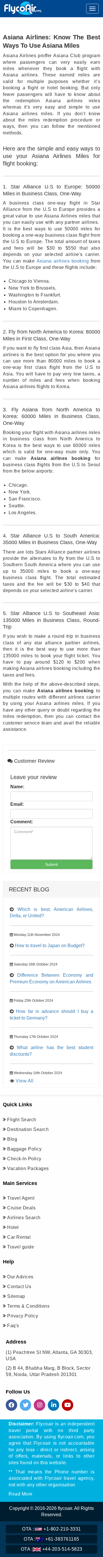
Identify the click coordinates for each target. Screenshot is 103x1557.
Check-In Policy (24, 1158)
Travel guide (20, 1246)
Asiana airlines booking (63, 261)
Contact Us (19, 1286)
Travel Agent (20, 1198)
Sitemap (16, 1296)
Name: (17, 786)
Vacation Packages (28, 1168)
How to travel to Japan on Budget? (50, 945)
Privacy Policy (22, 1315)
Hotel (13, 1227)
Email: (17, 804)
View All (24, 1080)
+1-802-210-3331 (51, 1529)
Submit (51, 864)
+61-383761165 (51, 1539)
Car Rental (19, 1237)
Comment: (21, 821)
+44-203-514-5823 (51, 1549)
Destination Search (28, 1129)
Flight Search (21, 1119)
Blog (12, 1139)
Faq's (13, 1325)
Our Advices (20, 1276)
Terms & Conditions (28, 1306)
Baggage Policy (24, 1148)
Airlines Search (24, 1217)
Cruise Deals (21, 1207)
